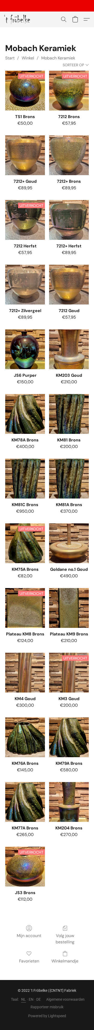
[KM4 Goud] (25, 673)
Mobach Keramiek (58, 58)
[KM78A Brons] (25, 414)
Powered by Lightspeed (47, 1016)
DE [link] (38, 999)
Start (10, 58)
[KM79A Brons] (69, 737)
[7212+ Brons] (69, 155)
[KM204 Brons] (69, 802)
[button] (17, 19)
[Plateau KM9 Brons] (69, 608)
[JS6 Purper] (25, 349)
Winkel (28, 58)
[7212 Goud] (69, 284)
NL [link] (23, 999)
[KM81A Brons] (69, 479)
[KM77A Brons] (25, 802)
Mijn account (29, 935)
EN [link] (31, 999)
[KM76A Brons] (25, 737)
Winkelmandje (64, 961)
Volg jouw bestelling (65, 939)
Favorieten (29, 961)
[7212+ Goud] (25, 155)
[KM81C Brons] (25, 479)
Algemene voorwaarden (65, 999)
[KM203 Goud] (69, 349)
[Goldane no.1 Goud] (69, 543)
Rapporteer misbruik (47, 1007)
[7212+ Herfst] (69, 220)
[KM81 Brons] (69, 414)
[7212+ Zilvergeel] (25, 284)
